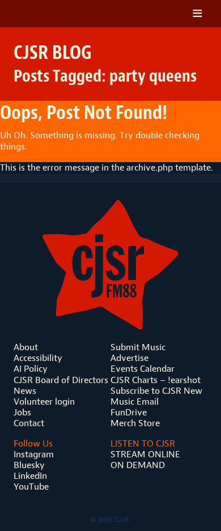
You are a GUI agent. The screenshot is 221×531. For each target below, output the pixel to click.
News (25, 391)
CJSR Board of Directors (61, 380)
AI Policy (31, 369)
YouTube (31, 486)
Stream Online (145, 454)
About (26, 347)
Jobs (22, 412)
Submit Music (137, 347)
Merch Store (135, 423)
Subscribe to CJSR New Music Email (156, 396)
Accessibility (38, 358)
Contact (29, 423)
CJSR (64, 13)
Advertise (129, 358)
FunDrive (128, 412)
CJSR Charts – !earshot (155, 380)
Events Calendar (142, 369)
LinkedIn (30, 476)
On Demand (137, 465)
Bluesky (29, 465)
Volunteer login (44, 401)
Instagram (34, 454)
